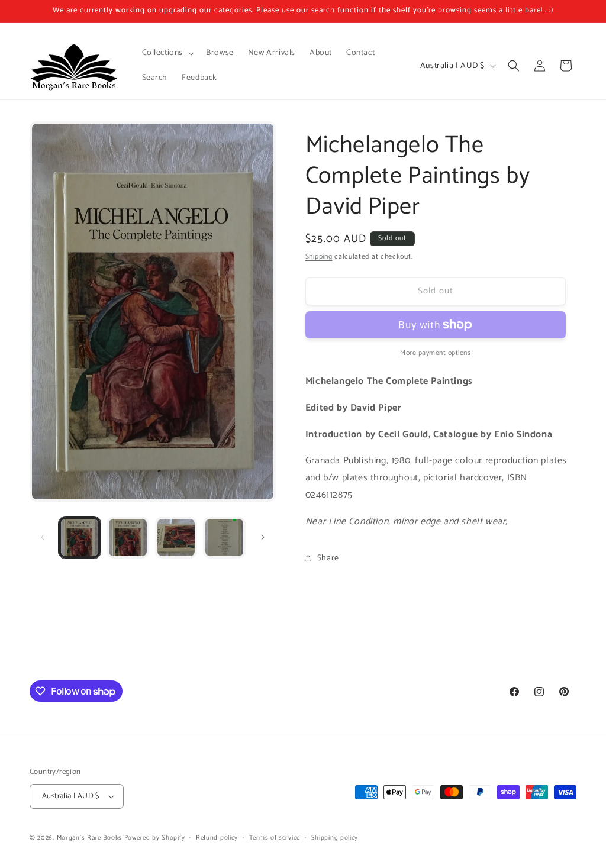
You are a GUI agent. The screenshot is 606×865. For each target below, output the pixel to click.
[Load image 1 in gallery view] (80, 538)
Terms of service (274, 837)
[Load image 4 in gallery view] (224, 538)
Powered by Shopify (154, 837)
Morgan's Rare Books (89, 837)
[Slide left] (43, 537)
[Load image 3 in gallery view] (176, 538)
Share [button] (328, 558)
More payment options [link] (435, 353)
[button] (167, 53)
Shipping (319, 256)
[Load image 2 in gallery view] (128, 538)
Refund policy (217, 837)
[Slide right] (263, 537)
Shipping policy (335, 837)
